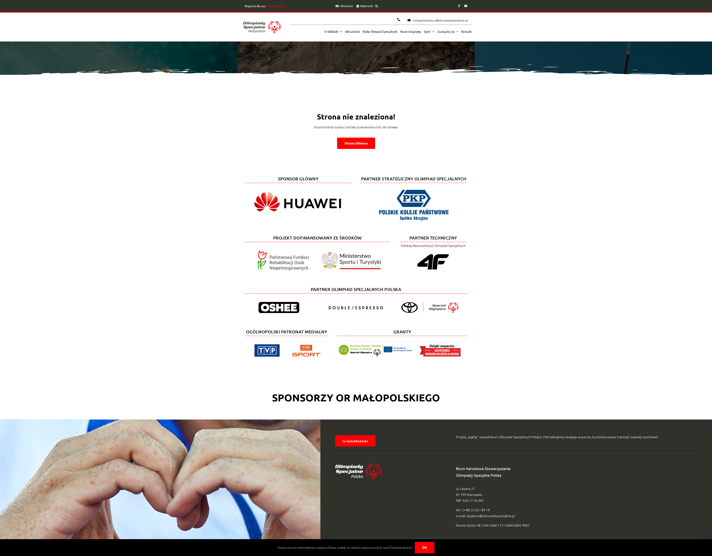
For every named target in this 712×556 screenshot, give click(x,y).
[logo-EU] (375, 346)
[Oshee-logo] (278, 303)
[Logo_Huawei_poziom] (298, 189)
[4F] (433, 253)
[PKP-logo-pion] (414, 189)
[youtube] (465, 5)
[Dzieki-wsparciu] (440, 346)
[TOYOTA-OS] (429, 304)
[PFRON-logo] (283, 252)
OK (424, 547)
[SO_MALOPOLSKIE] (261, 20)
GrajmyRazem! (277, 6)
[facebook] (459, 5)
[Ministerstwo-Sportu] (351, 253)
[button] (376, 6)
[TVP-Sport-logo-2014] (306, 346)
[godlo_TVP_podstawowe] (267, 346)
